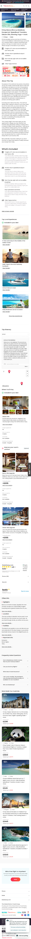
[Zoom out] (27, 373)
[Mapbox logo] (5, 386)
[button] (28, 695)
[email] (24, 14)
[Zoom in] (27, 371)
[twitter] (22, 14)
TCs (13, 2)
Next (26, 366)
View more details (7, 424)
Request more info (7, 937)
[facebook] (20, 14)
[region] (15, 378)
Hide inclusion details (8, 211)
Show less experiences (15, 316)
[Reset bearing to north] (27, 375)
